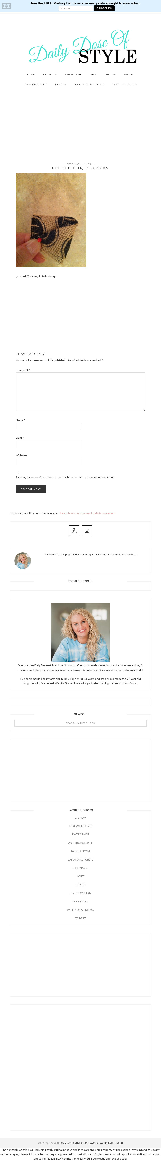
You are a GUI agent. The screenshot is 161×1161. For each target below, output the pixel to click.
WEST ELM (80, 901)
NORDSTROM (80, 851)
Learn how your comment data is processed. (88, 513)
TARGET (80, 884)
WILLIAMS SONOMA (80, 910)
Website (21, 455)
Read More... (130, 683)
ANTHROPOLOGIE (80, 842)
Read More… (129, 554)
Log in (119, 1143)
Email (20, 437)
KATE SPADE (80, 834)
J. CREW (80, 817)
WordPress (106, 1143)
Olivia (65, 1143)
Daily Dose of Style (80, 46)
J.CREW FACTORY (80, 826)
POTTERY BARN (80, 893)
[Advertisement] (80, 118)
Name (20, 420)
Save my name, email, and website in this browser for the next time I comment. (65, 477)
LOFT (80, 876)
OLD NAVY (80, 868)
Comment (23, 370)
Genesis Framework (85, 1143)
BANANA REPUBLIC (80, 859)
